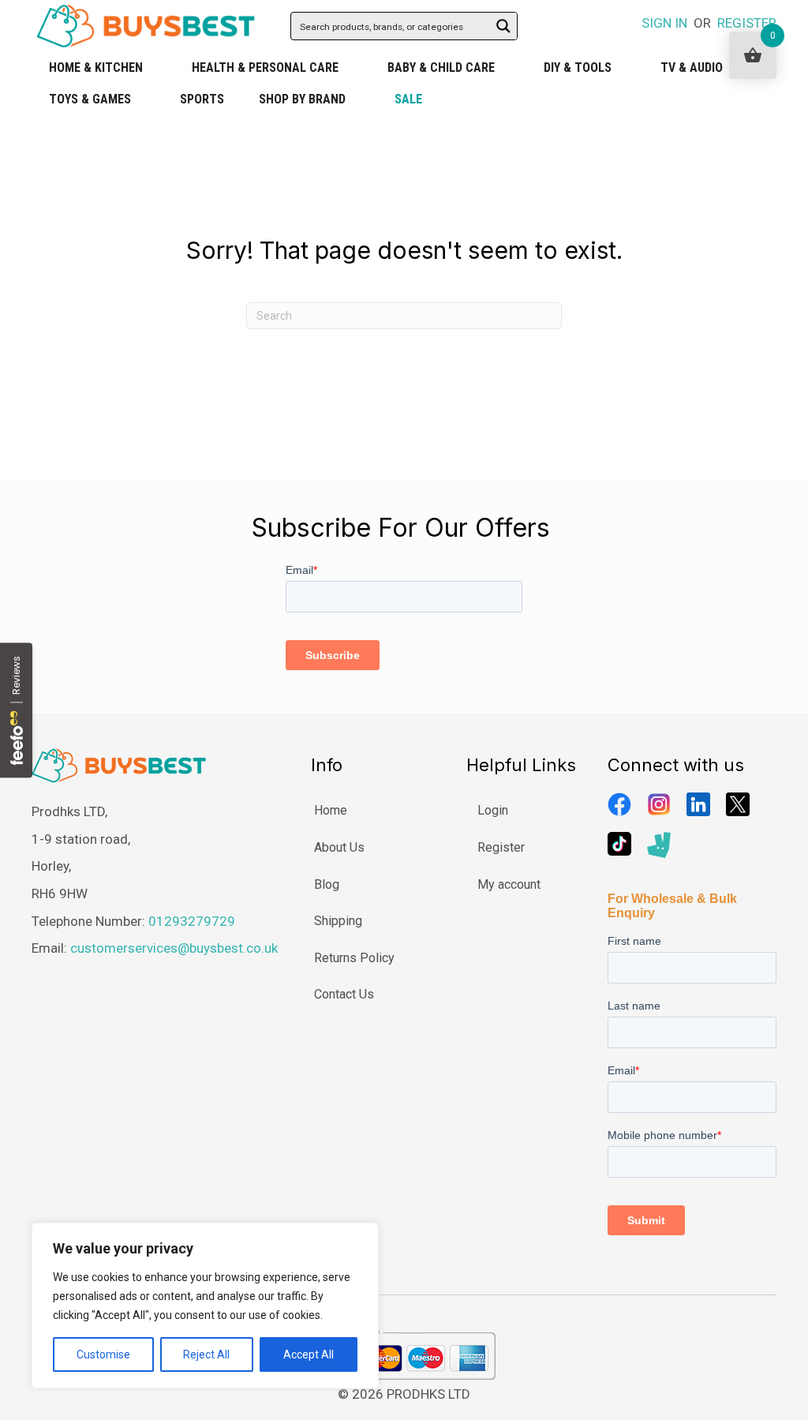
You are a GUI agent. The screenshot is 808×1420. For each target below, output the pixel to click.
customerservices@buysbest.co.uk (174, 948)
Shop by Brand (302, 99)
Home (330, 810)
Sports (202, 99)
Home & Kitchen (96, 67)
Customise (103, 1354)
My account (509, 884)
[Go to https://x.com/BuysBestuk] (738, 804)
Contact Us (344, 994)
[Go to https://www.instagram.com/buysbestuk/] (659, 804)
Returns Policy (354, 957)
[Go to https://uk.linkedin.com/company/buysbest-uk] (698, 804)
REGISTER (746, 23)
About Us (339, 847)
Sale (408, 99)
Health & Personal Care (265, 67)
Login (492, 810)
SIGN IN (664, 23)
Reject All (206, 1354)
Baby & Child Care (441, 67)
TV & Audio (691, 67)
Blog (326, 884)
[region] (205, 1305)
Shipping (338, 920)
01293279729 (191, 921)
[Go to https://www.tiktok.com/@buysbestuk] (619, 844)
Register (501, 847)
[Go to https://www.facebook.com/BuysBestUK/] (619, 804)
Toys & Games (90, 99)
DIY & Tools (578, 67)
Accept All (308, 1354)
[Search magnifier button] (503, 26)
